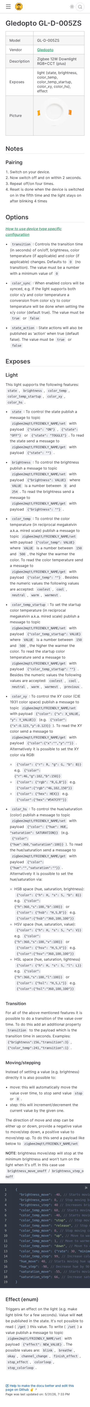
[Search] (80, 7)
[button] (8, 6)
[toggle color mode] (72, 6)
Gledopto (45, 49)
